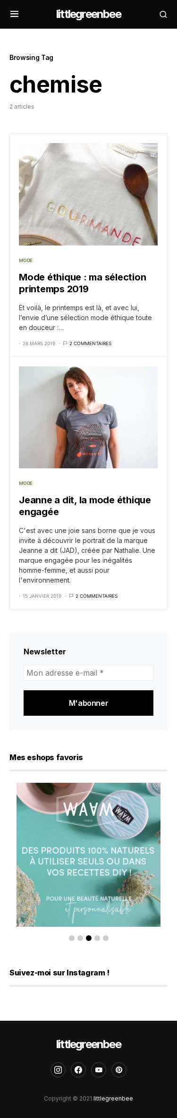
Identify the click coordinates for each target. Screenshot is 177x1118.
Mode (26, 260)
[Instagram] (58, 1069)
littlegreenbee (88, 14)
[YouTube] (98, 1069)
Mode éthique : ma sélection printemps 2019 (82, 283)
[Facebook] (78, 1069)
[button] (14, 14)
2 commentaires (90, 343)
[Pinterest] (118, 1069)
